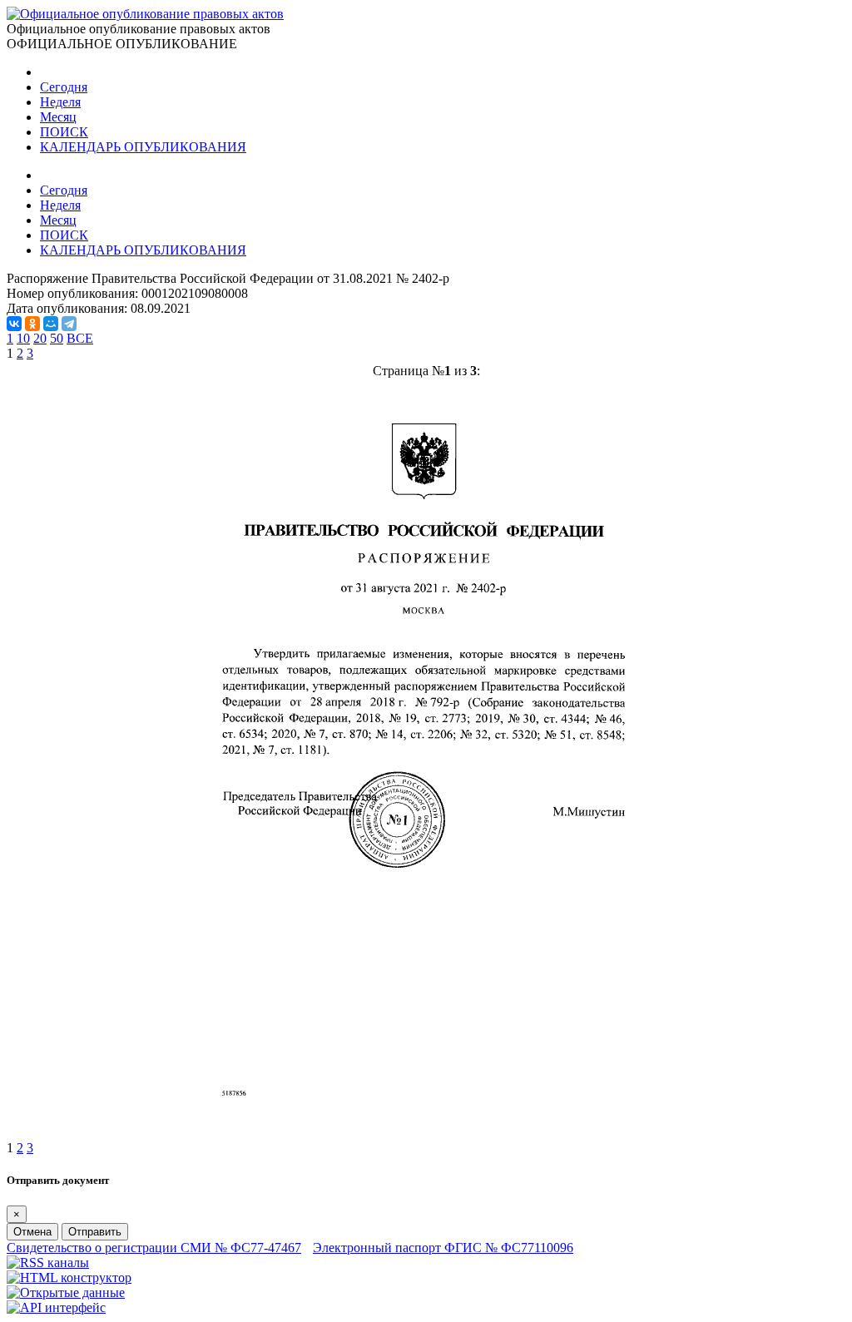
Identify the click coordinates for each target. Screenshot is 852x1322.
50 (56, 338)
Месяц (58, 117)
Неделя (60, 102)
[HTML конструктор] (69, 1277)
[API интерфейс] (56, 1307)
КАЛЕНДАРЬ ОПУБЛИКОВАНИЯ (143, 147)
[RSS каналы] (48, 1262)
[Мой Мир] (50, 323)
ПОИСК (64, 132)
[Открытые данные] (66, 1292)
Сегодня (63, 87)
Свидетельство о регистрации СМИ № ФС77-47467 (154, 1247)
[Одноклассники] (32, 323)
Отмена (32, 1231)
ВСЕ (80, 338)
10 (23, 338)
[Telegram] (69, 323)
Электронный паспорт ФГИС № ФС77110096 (443, 1247)
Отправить (94, 1231)
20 (40, 338)
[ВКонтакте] (14, 323)
